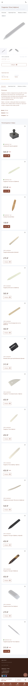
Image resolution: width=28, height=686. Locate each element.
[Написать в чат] (25, 675)
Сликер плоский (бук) (8, 217)
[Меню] (2, 2)
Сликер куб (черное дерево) (10, 146)
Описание (3, 12)
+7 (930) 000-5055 (5, 671)
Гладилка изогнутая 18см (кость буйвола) (13, 500)
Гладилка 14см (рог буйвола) (10, 571)
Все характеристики (5, 79)
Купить (5, 155)
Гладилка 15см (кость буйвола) (11, 181)
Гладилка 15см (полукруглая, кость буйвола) (12, 323)
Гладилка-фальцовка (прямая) (10, 252)
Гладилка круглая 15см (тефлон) (11, 641)
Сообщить (6, 262)
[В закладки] (25, 126)
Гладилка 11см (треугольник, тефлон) (12, 394)
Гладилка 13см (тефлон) (9, 429)
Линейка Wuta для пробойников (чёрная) (13, 358)
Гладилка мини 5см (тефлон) (10, 606)
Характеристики (12, 12)
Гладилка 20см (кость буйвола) (11, 287)
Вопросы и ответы (22, 12)
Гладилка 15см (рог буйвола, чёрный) (12, 535)
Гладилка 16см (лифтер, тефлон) (11, 464)
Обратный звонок (5, 672)
